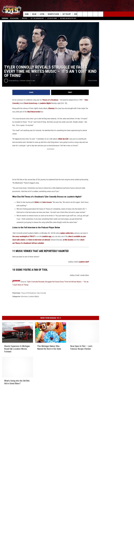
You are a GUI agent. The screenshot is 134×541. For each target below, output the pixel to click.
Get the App (66, 14)
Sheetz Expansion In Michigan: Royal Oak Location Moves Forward (17, 349)
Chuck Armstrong (14, 80)
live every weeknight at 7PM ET (23, 236)
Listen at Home (52, 18)
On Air (34, 14)
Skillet (36, 202)
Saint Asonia (47, 202)
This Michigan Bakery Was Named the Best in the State (49, 347)
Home (27, 14)
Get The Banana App (37, 18)
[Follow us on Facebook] (90, 14)
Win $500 (24, 18)
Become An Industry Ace (68, 18)
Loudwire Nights (33, 296)
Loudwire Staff (83, 262)
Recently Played (53, 14)
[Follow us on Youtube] (100, 14)
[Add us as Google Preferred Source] (85, 14)
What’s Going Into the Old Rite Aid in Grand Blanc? (17, 382)
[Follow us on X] (95, 14)
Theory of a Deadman (50, 100)
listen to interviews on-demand (39, 240)
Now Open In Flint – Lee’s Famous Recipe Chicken (81, 347)
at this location (68, 240)
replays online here (66, 233)
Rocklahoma (14, 18)
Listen (42, 14)
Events (76, 14)
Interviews (24, 296)
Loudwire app (46, 236)
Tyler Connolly (41, 293)
